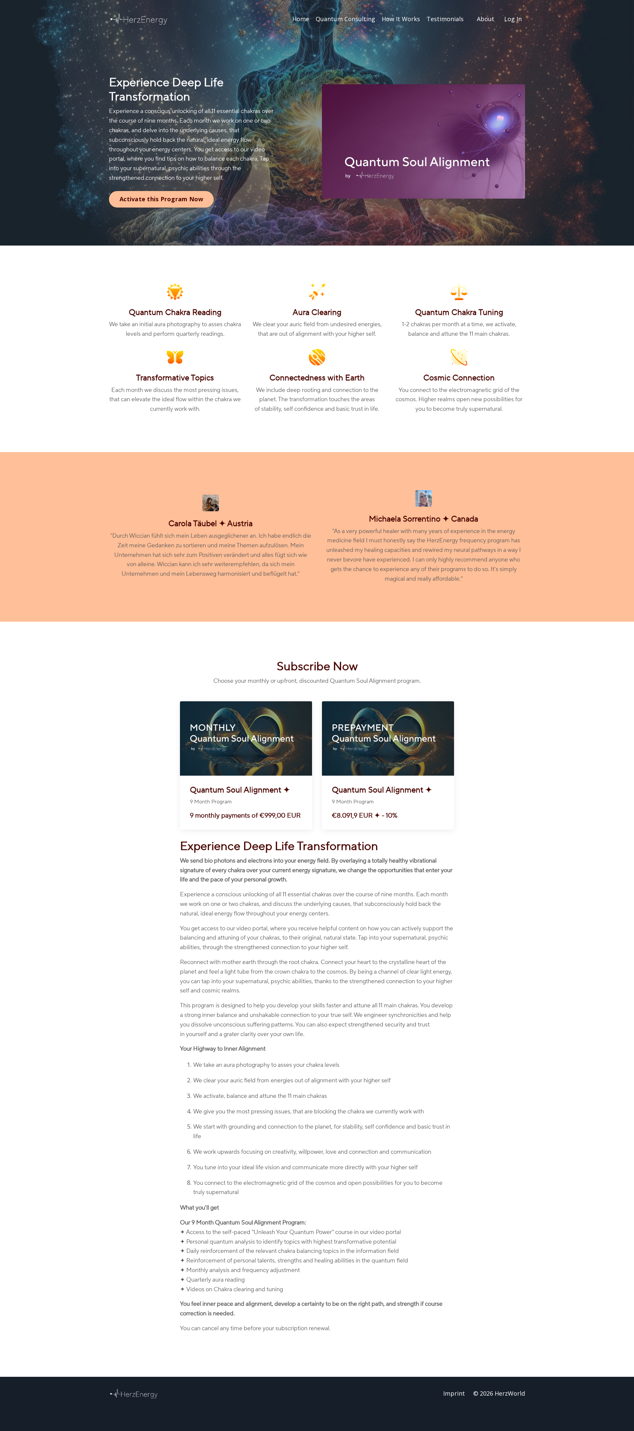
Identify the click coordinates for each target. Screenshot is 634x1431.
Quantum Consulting (345, 19)
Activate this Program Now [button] (161, 199)
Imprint (454, 1393)
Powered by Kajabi (505, 1414)
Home (300, 19)
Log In (513, 19)
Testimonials (445, 19)
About (485, 19)
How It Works (401, 19)
